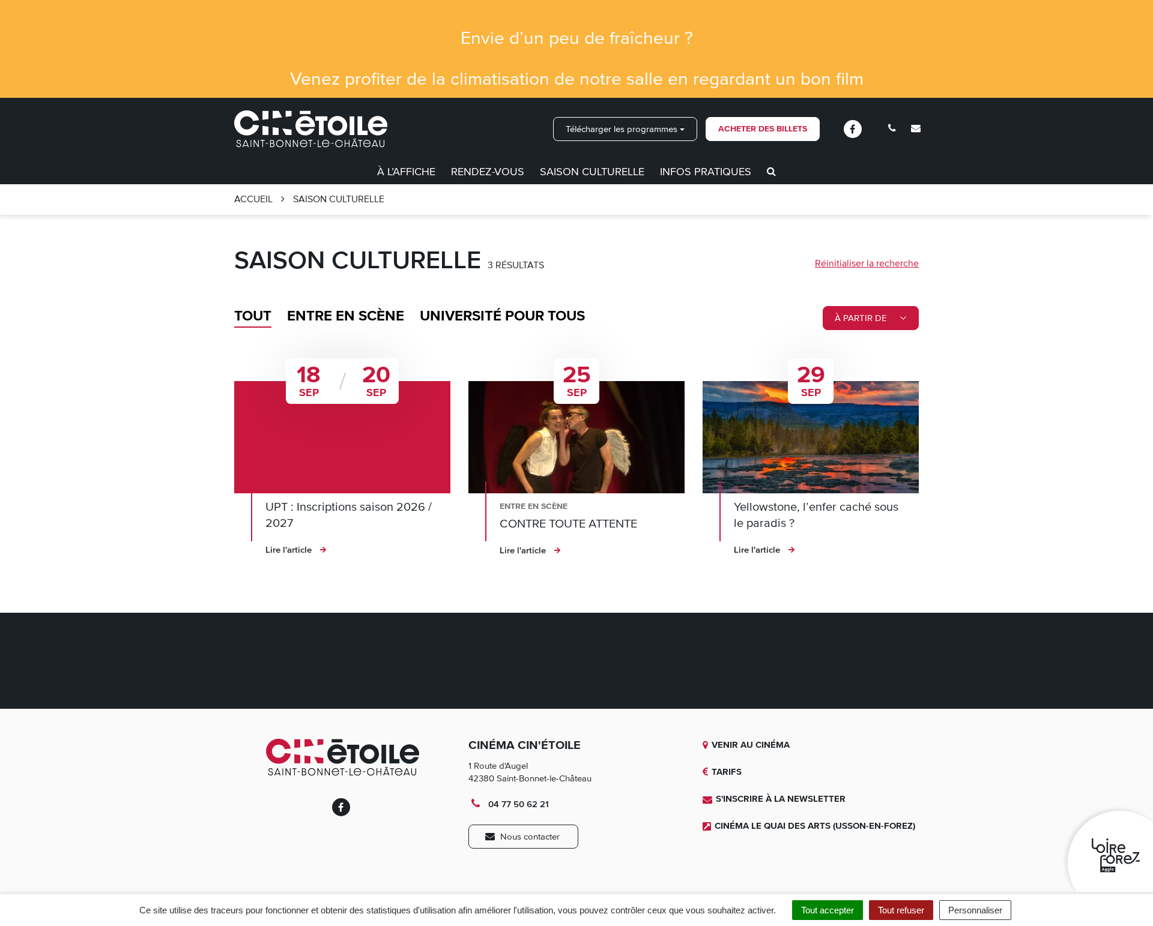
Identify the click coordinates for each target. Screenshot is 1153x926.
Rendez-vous (487, 171)
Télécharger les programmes (623, 129)
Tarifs (727, 771)
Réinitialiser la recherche (867, 263)
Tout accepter (827, 910)
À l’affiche (406, 171)
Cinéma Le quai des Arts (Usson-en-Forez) (815, 825)
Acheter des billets (762, 129)
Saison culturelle (592, 171)
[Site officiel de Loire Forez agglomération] (1107, 848)
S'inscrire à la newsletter (781, 798)
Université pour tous (502, 316)
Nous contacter (529, 836)
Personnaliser (975, 910)
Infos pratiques (705, 171)
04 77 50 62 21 (517, 804)
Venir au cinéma (751, 744)
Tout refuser (901, 910)
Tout (252, 316)
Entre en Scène (345, 316)
